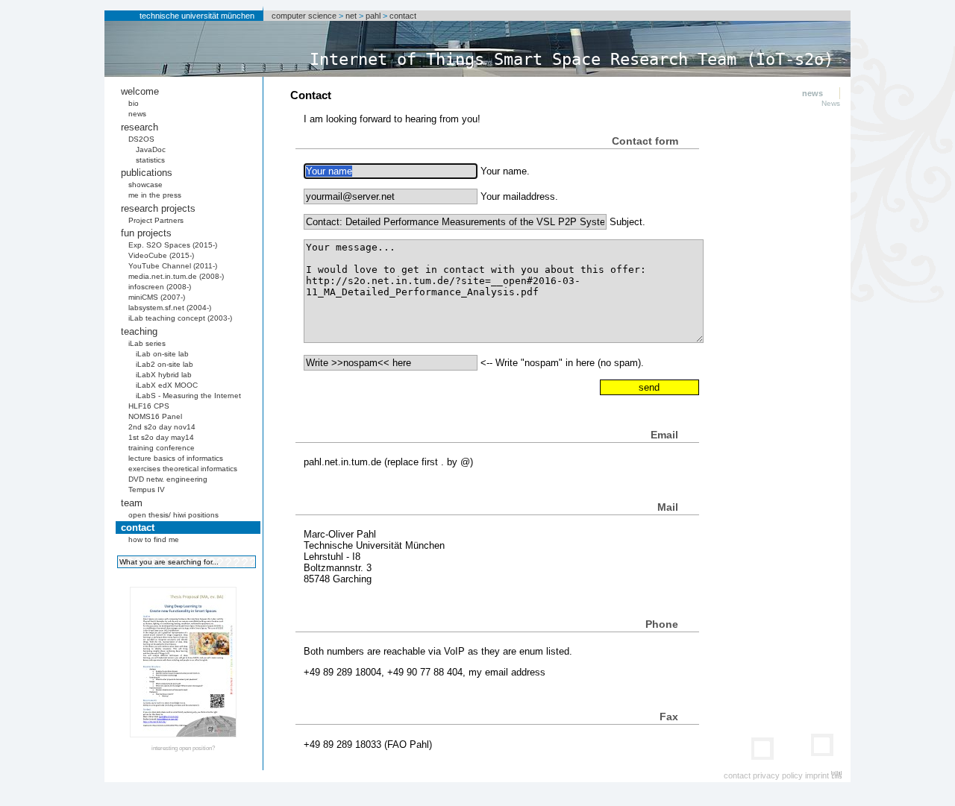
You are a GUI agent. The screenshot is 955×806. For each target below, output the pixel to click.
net (351, 15)
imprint (817, 775)
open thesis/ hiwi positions (173, 515)
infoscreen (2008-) (159, 287)
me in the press (154, 195)
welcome (140, 91)
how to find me (153, 539)
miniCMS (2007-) (156, 297)
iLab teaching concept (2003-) (180, 318)
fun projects (146, 233)
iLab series (147, 343)
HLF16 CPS (148, 406)
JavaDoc (151, 149)
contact (402, 15)
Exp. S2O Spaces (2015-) (172, 245)
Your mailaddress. (519, 196)
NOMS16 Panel (155, 416)
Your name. (505, 171)
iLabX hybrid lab (164, 375)
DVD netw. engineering (167, 479)
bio (133, 103)
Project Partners (156, 220)
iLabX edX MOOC (167, 385)
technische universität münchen (197, 15)
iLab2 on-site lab (164, 364)
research (139, 127)
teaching (139, 331)
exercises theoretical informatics (182, 469)
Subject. (627, 221)
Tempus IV (146, 489)
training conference (161, 448)
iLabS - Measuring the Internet (188, 395)
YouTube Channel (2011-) (172, 266)
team (132, 503)
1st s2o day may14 (161, 437)
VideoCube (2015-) (161, 255)
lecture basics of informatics (175, 458)
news (137, 114)
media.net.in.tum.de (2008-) (176, 276)
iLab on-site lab (162, 354)
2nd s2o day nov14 (161, 427)
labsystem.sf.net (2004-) (169, 307)
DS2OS (141, 139)
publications (146, 172)
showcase (145, 184)
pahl (373, 15)
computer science (304, 15)
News (830, 103)
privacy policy (778, 775)
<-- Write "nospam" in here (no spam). (562, 362)
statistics (150, 160)
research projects (158, 208)
